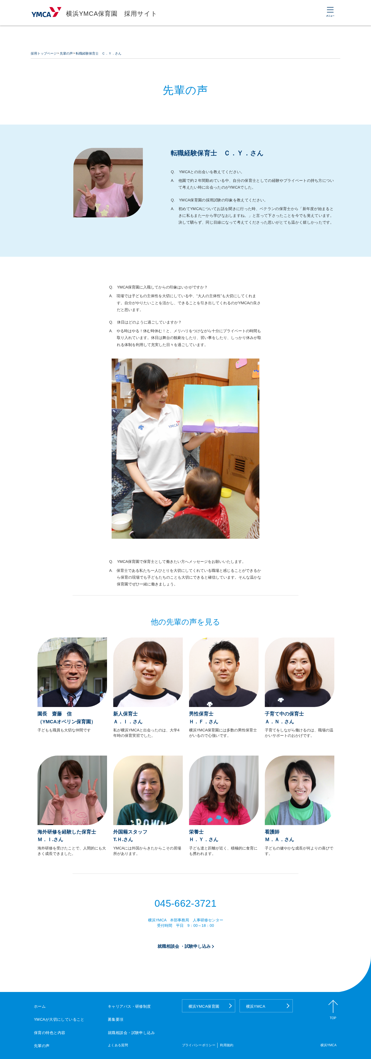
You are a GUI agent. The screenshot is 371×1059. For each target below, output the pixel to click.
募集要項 (116, 1019)
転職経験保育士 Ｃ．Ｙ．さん (98, 53)
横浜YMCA (255, 1006)
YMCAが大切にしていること (59, 1019)
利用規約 (226, 1045)
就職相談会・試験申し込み (131, 1033)
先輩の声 (66, 53)
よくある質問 (118, 1045)
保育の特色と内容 (49, 1033)
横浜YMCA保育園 (203, 1006)
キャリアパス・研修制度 (129, 1006)
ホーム (40, 1006)
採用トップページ (44, 53)
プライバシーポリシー (199, 1045)
